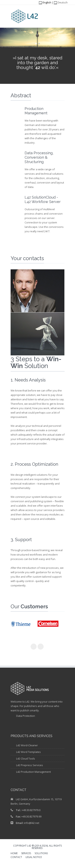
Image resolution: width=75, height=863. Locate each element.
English (46, 2)
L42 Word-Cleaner (27, 745)
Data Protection (25, 716)
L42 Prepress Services (29, 765)
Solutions (41, 853)
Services (26, 853)
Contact (16, 857)
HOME (14, 853)
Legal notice (34, 857)
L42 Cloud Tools (25, 758)
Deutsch (62, 2)
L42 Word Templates (28, 752)
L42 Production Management (33, 772)
